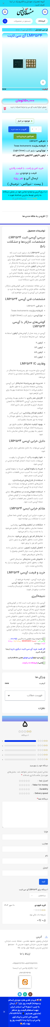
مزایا (46, 831)
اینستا (33, 641)
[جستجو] (5, 21)
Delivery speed (41, 793)
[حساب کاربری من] (5, 12)
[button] (9, 696)
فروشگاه (41, 21)
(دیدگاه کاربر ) (19, 198)
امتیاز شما (43, 781)
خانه (18, 29)
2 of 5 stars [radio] (26, 781)
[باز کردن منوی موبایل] (45, 12)
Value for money (40, 785)
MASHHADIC (26, 641)
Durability (43, 789)
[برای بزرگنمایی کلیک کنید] (43, 82)
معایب (45, 843)
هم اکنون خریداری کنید (25, 136)
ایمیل (45, 867)
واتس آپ (41, 641)
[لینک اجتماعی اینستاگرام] (30, 994)
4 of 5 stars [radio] (22, 781)
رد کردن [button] (4, 1012)
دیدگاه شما (42, 799)
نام (46, 855)
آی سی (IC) (27, 29)
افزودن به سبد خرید (18, 129)
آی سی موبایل (41, 29)
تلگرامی (29, 639)
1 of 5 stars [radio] (29, 781)
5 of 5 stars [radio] (20, 781)
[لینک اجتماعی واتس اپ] (25, 994)
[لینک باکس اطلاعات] (25, 12)
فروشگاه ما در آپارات (29, 663)
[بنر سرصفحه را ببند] (3, 3)
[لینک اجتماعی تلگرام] (20, 994)
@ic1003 (14, 639)
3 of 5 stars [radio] (24, 781)
